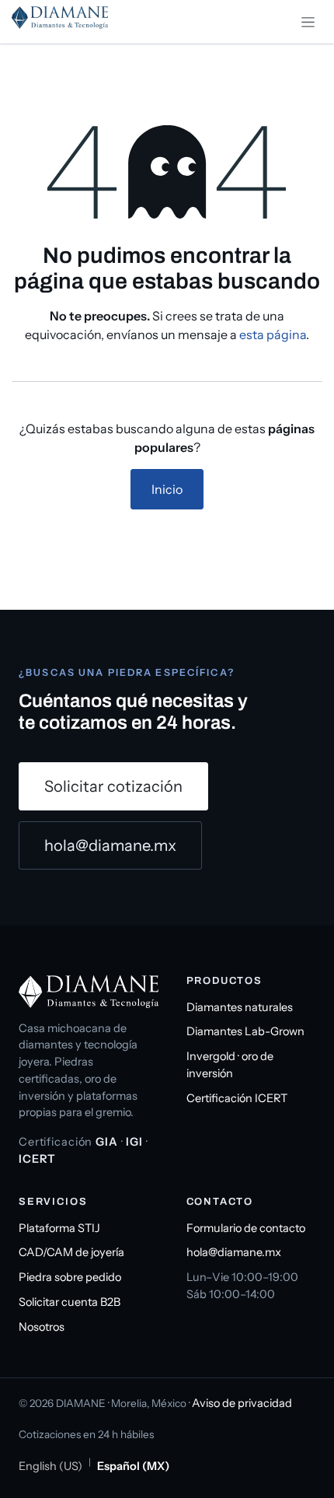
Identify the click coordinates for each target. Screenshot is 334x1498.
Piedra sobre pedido (70, 1277)
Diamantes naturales (239, 1007)
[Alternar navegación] (308, 22)
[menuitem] (50, 1467)
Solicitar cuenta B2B (69, 1302)
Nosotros (41, 1327)
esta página (272, 334)
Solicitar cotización (113, 786)
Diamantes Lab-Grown (245, 1031)
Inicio (167, 489)
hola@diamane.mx (110, 845)
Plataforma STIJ (59, 1228)
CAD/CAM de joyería (71, 1252)
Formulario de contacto (245, 1228)
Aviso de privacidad (242, 1403)
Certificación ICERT (236, 1098)
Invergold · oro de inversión (229, 1064)
